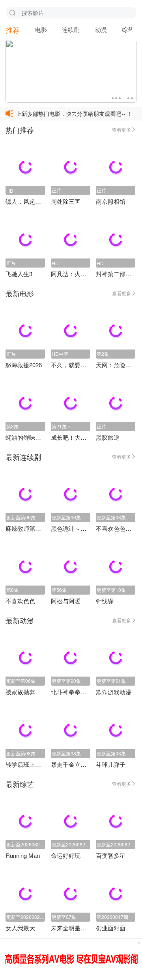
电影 (41, 29)
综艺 (128, 29)
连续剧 (71, 29)
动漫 (101, 29)
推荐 (13, 29)
